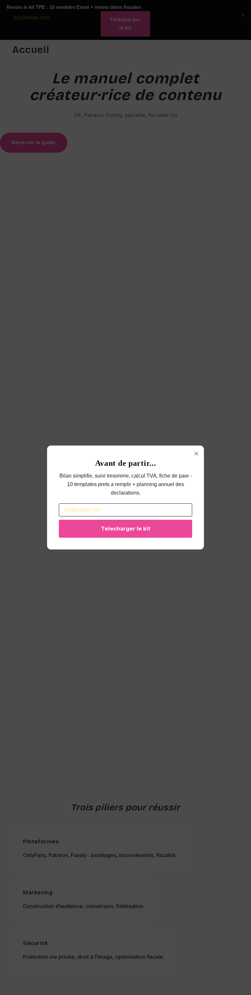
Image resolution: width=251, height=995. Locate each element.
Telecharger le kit (125, 528)
